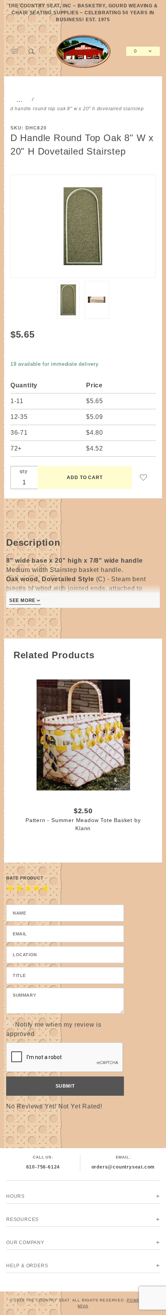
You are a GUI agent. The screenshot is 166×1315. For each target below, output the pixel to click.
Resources (22, 1219)
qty (23, 471)
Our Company (25, 1242)
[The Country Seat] (83, 50)
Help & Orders (27, 1265)
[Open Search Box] (31, 51)
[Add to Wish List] (144, 477)
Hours (15, 1196)
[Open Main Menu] (14, 51)
